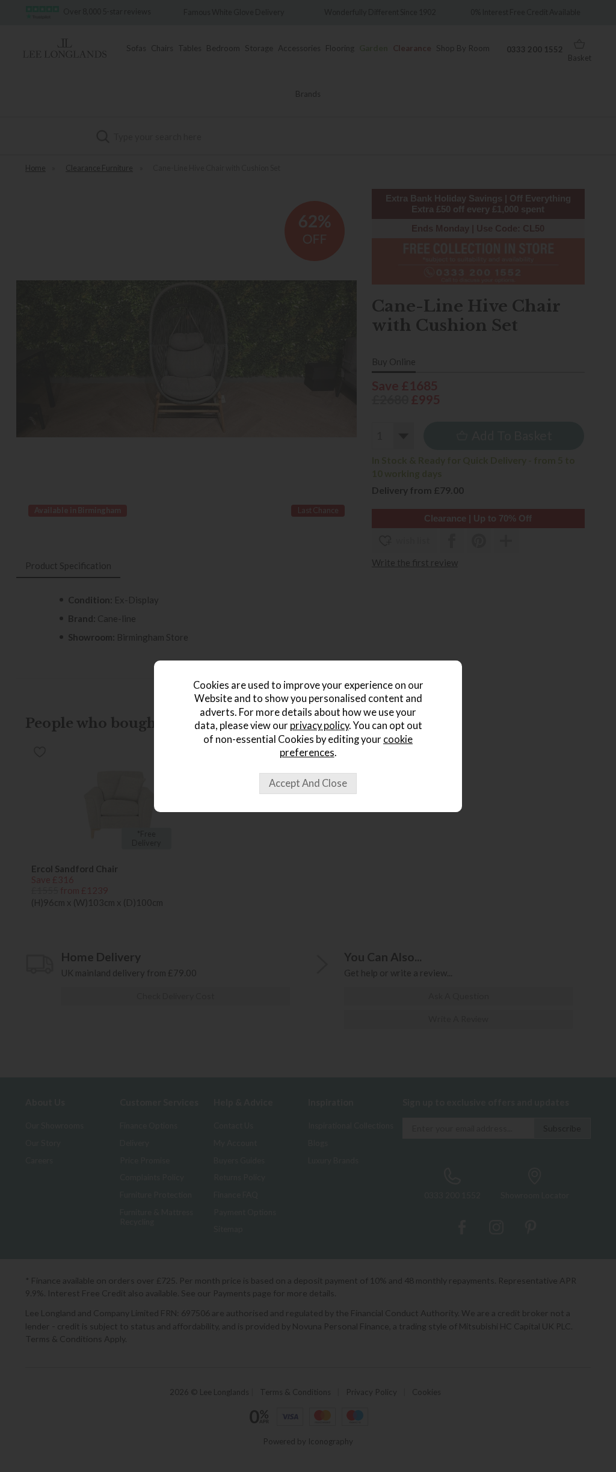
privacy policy (319, 725)
